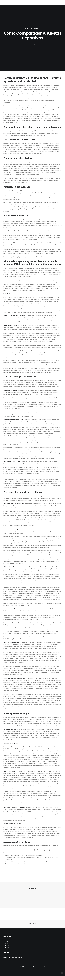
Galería (7, 943)
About (6, 941)
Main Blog (32, 923)
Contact (7, 947)
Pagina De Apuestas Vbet (10, 294)
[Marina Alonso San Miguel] (4, 2)
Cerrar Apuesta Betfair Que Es (11, 743)
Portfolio (7, 945)
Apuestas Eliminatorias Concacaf (12, 823)
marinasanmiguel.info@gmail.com (13, 957)
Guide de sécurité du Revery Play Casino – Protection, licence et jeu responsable (32, 898)
